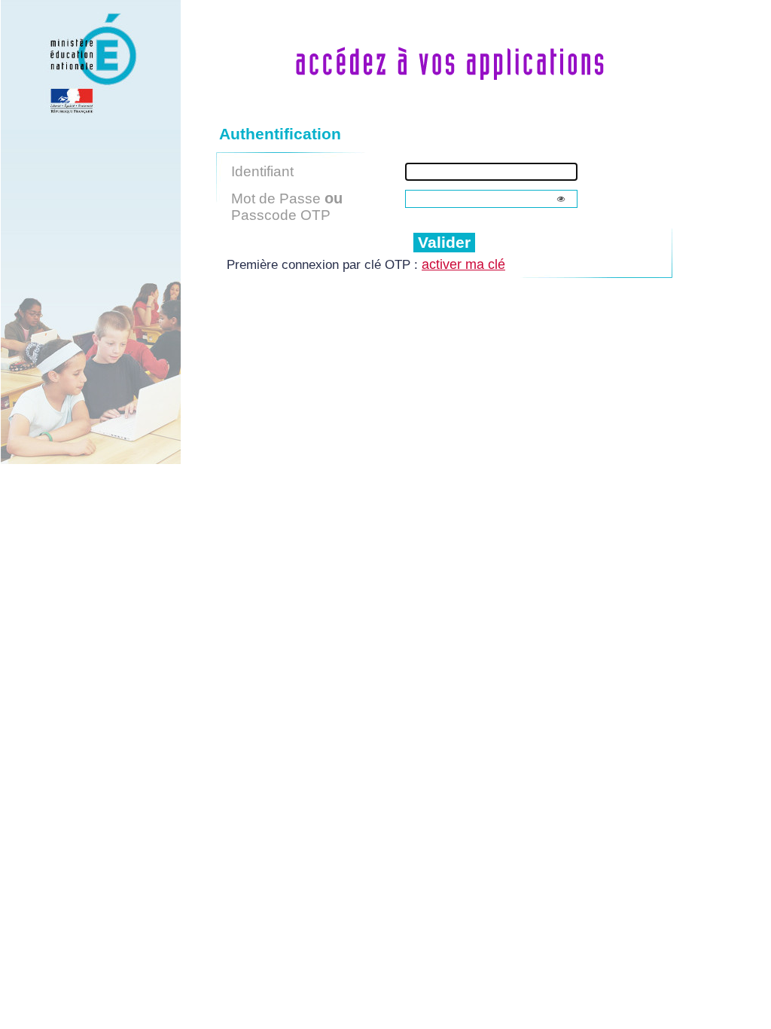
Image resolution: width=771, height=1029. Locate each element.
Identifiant (262, 171)
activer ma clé (463, 264)
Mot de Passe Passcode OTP (287, 206)
